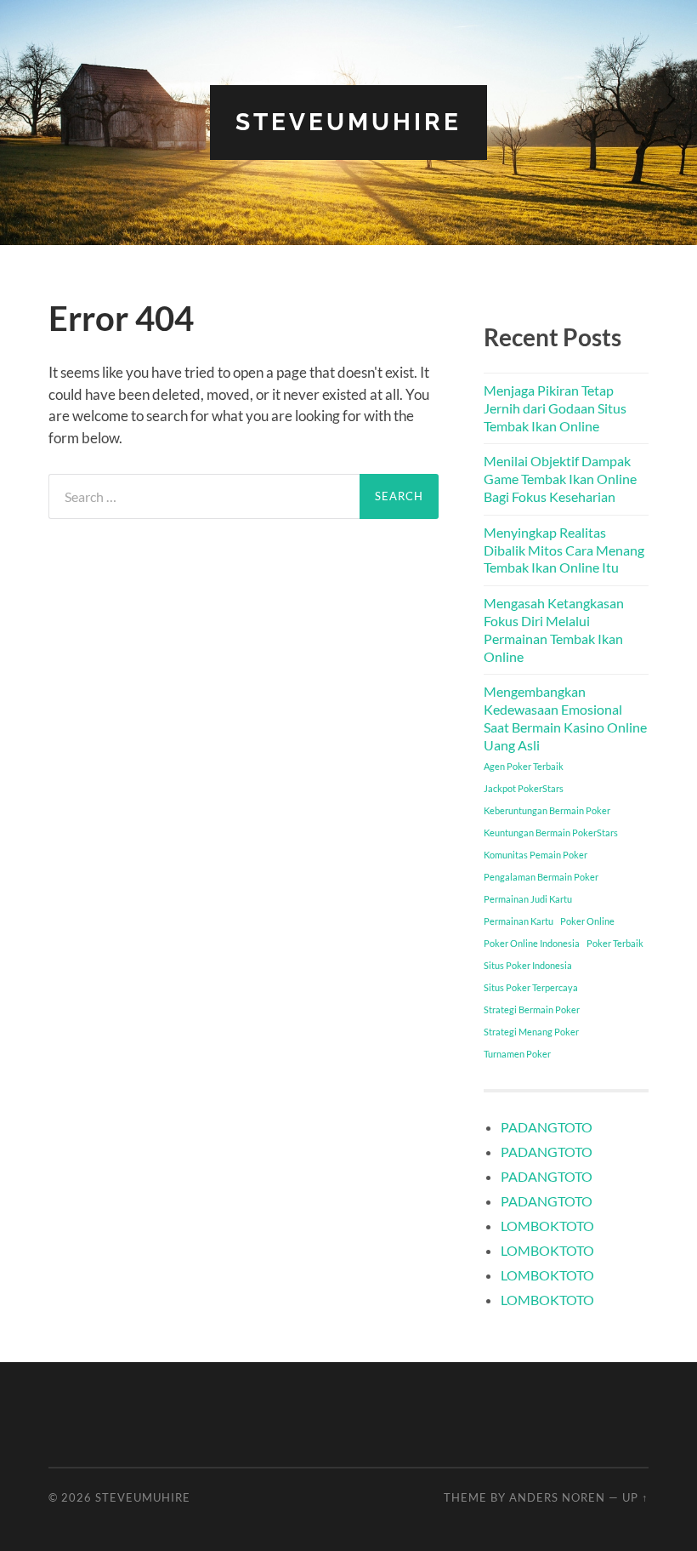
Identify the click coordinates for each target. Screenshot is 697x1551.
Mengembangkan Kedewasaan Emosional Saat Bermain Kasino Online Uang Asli (565, 717)
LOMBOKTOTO (547, 1225)
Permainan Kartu (518, 921)
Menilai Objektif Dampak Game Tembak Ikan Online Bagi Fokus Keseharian (560, 479)
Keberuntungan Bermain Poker (547, 810)
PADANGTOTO (546, 1127)
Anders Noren (557, 1497)
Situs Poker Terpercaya (531, 987)
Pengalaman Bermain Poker (541, 876)
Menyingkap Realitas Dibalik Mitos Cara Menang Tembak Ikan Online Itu (564, 550)
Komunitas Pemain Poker (535, 854)
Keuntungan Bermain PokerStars (551, 832)
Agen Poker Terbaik (524, 766)
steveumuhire (348, 122)
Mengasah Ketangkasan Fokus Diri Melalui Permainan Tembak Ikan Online (554, 629)
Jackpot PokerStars (524, 788)
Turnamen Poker (517, 1053)
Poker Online (587, 921)
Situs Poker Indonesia (528, 965)
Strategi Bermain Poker (532, 1009)
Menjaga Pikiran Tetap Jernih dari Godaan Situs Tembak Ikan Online (555, 408)
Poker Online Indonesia (532, 943)
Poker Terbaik (614, 943)
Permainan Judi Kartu (528, 898)
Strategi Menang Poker (531, 1031)
